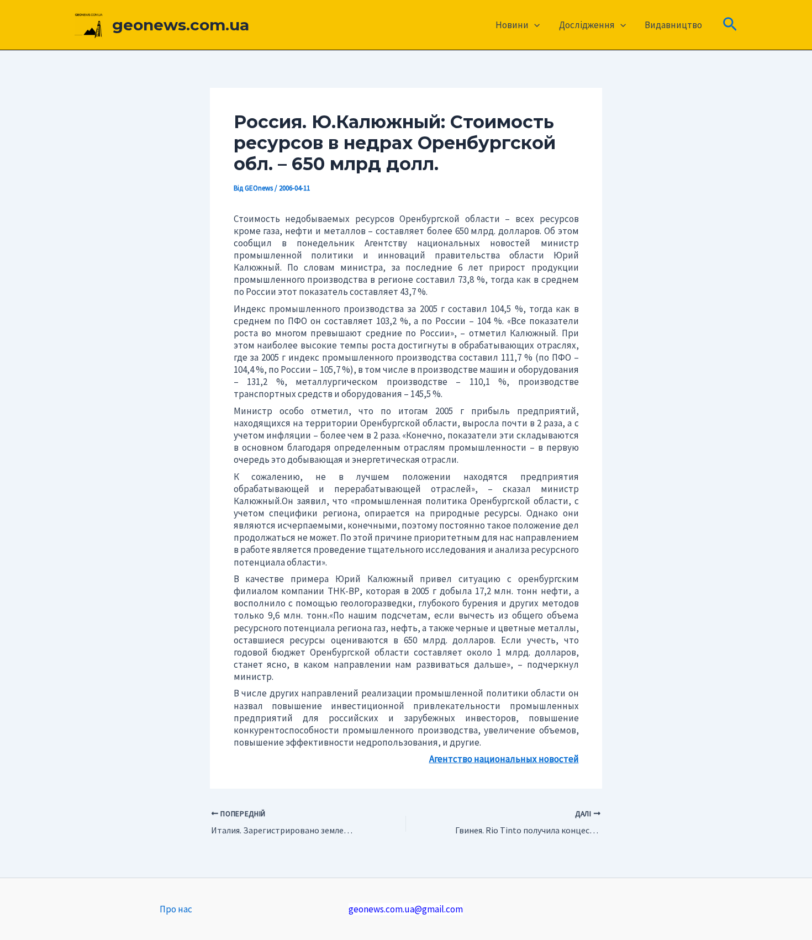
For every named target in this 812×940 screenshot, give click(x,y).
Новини (512, 25)
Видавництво (673, 25)
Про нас (176, 909)
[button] (534, 25)
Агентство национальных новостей (504, 759)
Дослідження (587, 25)
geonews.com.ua (180, 24)
